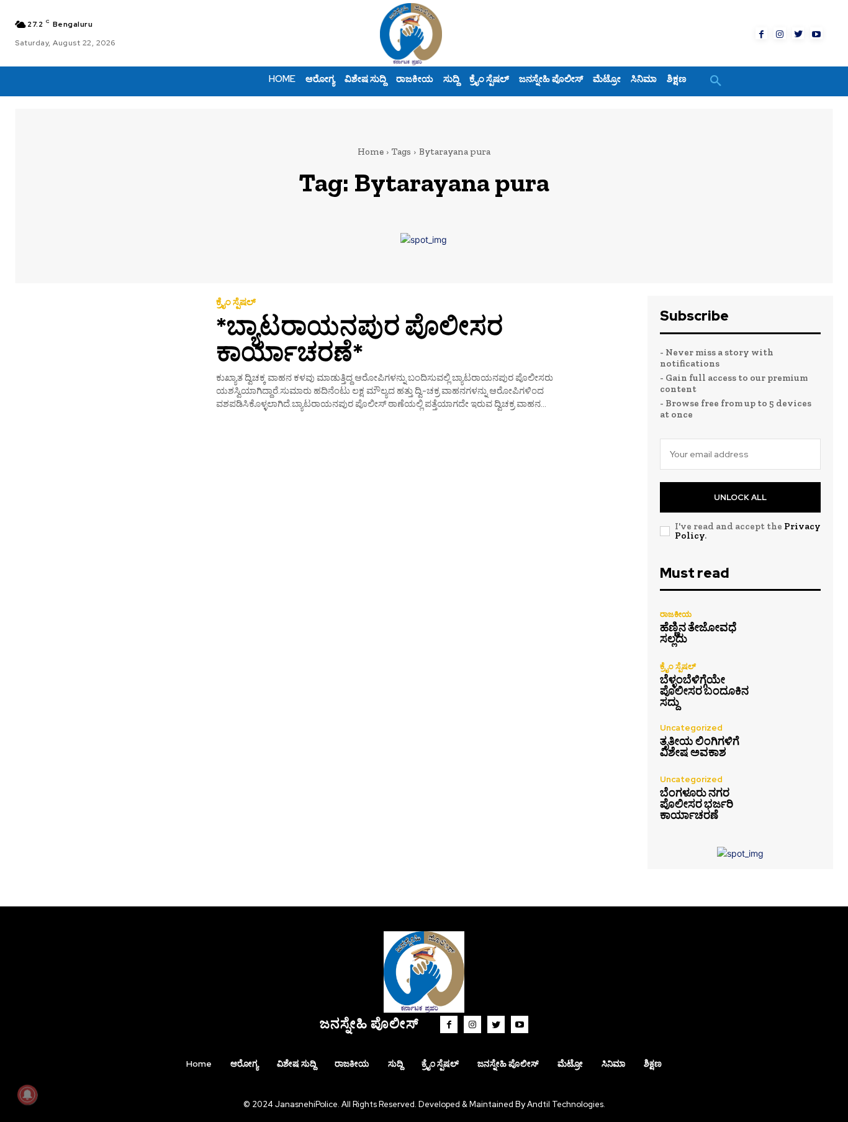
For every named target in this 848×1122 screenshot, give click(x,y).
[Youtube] (816, 33)
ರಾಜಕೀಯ (676, 614)
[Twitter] (798, 33)
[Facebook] (762, 33)
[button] (716, 81)
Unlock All (740, 497)
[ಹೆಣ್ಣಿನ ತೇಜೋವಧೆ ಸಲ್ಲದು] (796, 627)
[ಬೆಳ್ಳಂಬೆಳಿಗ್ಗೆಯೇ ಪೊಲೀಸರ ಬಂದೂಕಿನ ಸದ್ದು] (796, 684)
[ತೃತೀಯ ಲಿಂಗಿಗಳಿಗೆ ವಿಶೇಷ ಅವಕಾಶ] (796, 740)
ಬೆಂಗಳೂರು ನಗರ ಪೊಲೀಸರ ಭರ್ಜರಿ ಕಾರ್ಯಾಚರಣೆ (696, 804)
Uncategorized (691, 728)
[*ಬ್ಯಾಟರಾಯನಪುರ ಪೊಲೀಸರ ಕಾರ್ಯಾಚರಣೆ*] (106, 354)
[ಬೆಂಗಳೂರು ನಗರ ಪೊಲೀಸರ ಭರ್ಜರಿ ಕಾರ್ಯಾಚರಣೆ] (796, 798)
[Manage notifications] (27, 1095)
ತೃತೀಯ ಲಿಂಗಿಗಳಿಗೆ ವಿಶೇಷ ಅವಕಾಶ (699, 746)
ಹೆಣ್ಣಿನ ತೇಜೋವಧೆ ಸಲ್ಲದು (698, 633)
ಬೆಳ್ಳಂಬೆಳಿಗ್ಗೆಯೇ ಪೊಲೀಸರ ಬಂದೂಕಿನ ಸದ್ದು (704, 691)
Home (371, 151)
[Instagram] (780, 33)
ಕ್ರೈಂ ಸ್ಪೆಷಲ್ (236, 302)
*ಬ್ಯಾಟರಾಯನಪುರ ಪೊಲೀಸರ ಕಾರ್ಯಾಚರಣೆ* (359, 339)
